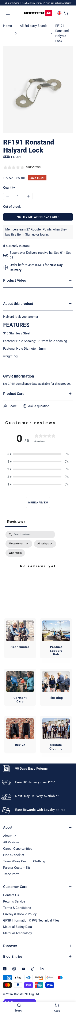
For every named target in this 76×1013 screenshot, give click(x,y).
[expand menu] (7, 12)
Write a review (38, 502)
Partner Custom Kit (16, 868)
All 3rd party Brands (33, 26)
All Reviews (11, 842)
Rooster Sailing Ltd (26, 994)
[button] (66, 13)
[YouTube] (23, 969)
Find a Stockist (13, 855)
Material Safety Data (17, 927)
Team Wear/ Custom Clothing (24, 861)
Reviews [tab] (16, 521)
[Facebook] (5, 969)
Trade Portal (11, 874)
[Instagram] (14, 969)
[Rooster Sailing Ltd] (38, 13)
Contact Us (11, 895)
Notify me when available (38, 217)
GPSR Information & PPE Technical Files (31, 920)
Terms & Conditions (17, 908)
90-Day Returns (12, 3)
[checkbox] (15, 553)
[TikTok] (32, 968)
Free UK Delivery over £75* (32, 3)
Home (7, 26)
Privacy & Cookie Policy (20, 914)
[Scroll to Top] (68, 990)
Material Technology (17, 933)
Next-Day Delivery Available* (58, 3)
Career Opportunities (17, 849)
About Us (9, 836)
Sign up (30, 234)
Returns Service (14, 901)
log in (44, 234)
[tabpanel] (38, 571)
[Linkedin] (42, 969)
